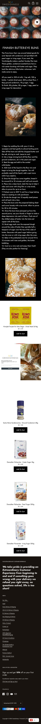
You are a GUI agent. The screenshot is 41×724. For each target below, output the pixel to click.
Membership (5, 659)
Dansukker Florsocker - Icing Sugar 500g (20, 544)
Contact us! (5, 626)
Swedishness (15, 719)
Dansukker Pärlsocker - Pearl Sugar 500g (20, 504)
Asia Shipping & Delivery (8, 617)
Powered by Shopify (25, 719)
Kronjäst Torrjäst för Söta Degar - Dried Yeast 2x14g (20, 326)
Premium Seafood (7, 653)
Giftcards (4, 650)
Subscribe (10, 368)
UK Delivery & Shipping (8, 620)
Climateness (5, 641)
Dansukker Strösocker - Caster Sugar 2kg (20, 462)
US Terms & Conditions (8, 638)
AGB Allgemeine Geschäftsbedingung (7, 634)
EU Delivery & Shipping (8, 613)
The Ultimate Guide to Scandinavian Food (8, 645)
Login (3, 603)
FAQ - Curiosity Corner (8, 656)
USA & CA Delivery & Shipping (10, 610)
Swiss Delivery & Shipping (9, 607)
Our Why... (5, 600)
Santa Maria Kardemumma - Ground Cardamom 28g (20, 423)
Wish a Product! (6, 623)
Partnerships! (5, 630)
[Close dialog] (40, 344)
